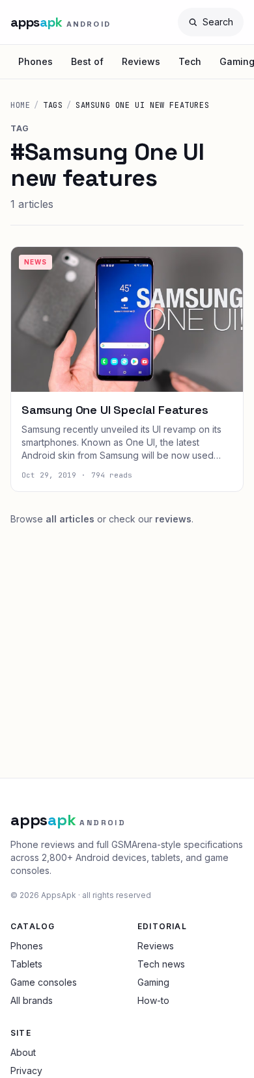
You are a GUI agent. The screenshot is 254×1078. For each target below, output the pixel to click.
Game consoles (43, 982)
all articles (70, 518)
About (23, 1052)
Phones (35, 61)
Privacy (26, 1070)
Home (20, 105)
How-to (153, 1000)
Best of (87, 61)
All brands (31, 1000)
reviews (173, 518)
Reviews (141, 61)
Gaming (153, 982)
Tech (189, 61)
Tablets (26, 963)
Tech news (161, 963)
